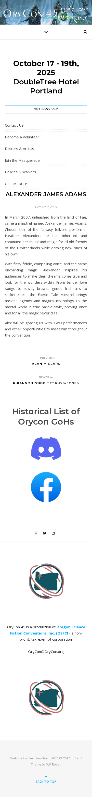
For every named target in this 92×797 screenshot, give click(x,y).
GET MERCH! (16, 183)
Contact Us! (14, 125)
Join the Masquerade (22, 160)
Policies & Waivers (20, 171)
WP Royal (53, 764)
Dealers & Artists (19, 148)
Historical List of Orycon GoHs (46, 416)
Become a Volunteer (22, 136)
